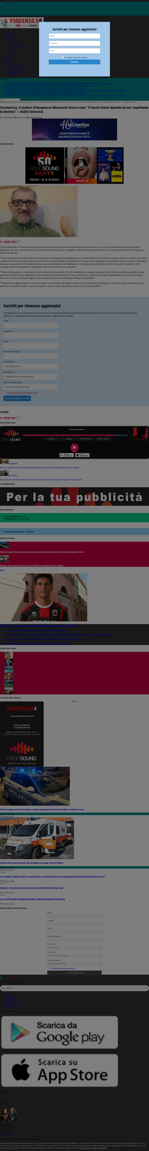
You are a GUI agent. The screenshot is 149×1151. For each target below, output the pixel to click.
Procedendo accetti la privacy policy (75, 57)
